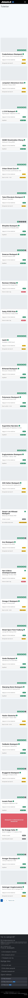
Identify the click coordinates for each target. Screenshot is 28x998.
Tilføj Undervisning (9, 981)
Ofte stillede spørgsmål (9, 968)
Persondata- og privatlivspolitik (10, 993)
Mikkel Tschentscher (9, 992)
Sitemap (25, 994)
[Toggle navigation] (25, 2)
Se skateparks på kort (9, 955)
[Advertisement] (14, 22)
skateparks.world (7, 946)
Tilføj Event (7, 984)
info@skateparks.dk (8, 940)
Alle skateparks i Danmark (9, 951)
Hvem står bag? (7, 965)
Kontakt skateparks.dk (8, 971)
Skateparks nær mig (8, 958)
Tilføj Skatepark (7, 978)
